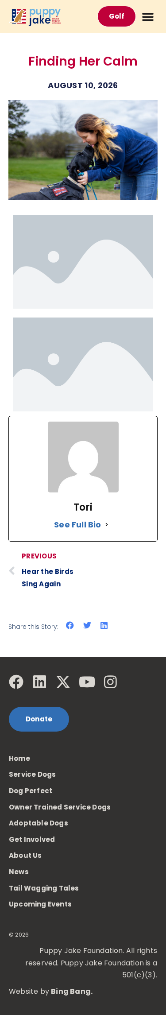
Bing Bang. (72, 991)
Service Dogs (32, 774)
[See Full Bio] (106, 525)
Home (19, 758)
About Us (25, 855)
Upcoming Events (40, 904)
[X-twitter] (63, 681)
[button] (148, 16)
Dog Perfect (30, 790)
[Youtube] (87, 681)
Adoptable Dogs (38, 823)
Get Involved (32, 839)
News (19, 871)
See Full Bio (77, 524)
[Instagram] (110, 681)
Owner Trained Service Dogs (60, 807)
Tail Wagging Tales (44, 888)
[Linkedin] (39, 681)
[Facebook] (16, 681)
